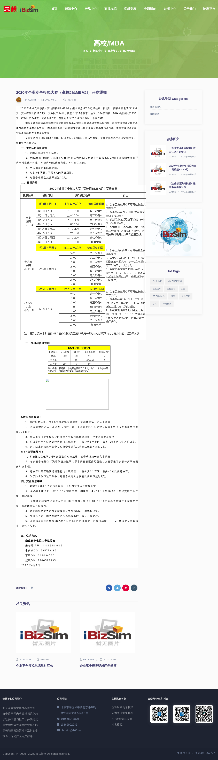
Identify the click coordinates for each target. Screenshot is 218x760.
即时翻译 (167, 304)
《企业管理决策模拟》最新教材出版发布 (182, 185)
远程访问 (171, 289)
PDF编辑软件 (159, 296)
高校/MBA (129, 50)
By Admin (30, 99)
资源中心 (170, 9)
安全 (183, 289)
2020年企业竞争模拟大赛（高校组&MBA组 (182, 167)
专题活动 (150, 9)
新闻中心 (71, 9)
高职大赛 (154, 114)
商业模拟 (110, 9)
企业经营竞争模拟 (122, 707)
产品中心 (91, 9)
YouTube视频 (175, 281)
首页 (54, 9)
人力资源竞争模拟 (122, 713)
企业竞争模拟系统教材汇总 (34, 665)
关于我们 (189, 9)
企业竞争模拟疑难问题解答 (98, 665)
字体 (155, 304)
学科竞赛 (130, 9)
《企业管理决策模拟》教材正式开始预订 (182, 150)
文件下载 (186, 296)
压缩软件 (157, 289)
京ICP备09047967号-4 (201, 752)
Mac (173, 296)
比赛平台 (209, 9)
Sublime (157, 281)
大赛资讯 (113, 50)
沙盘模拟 (117, 724)
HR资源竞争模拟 (122, 718)
